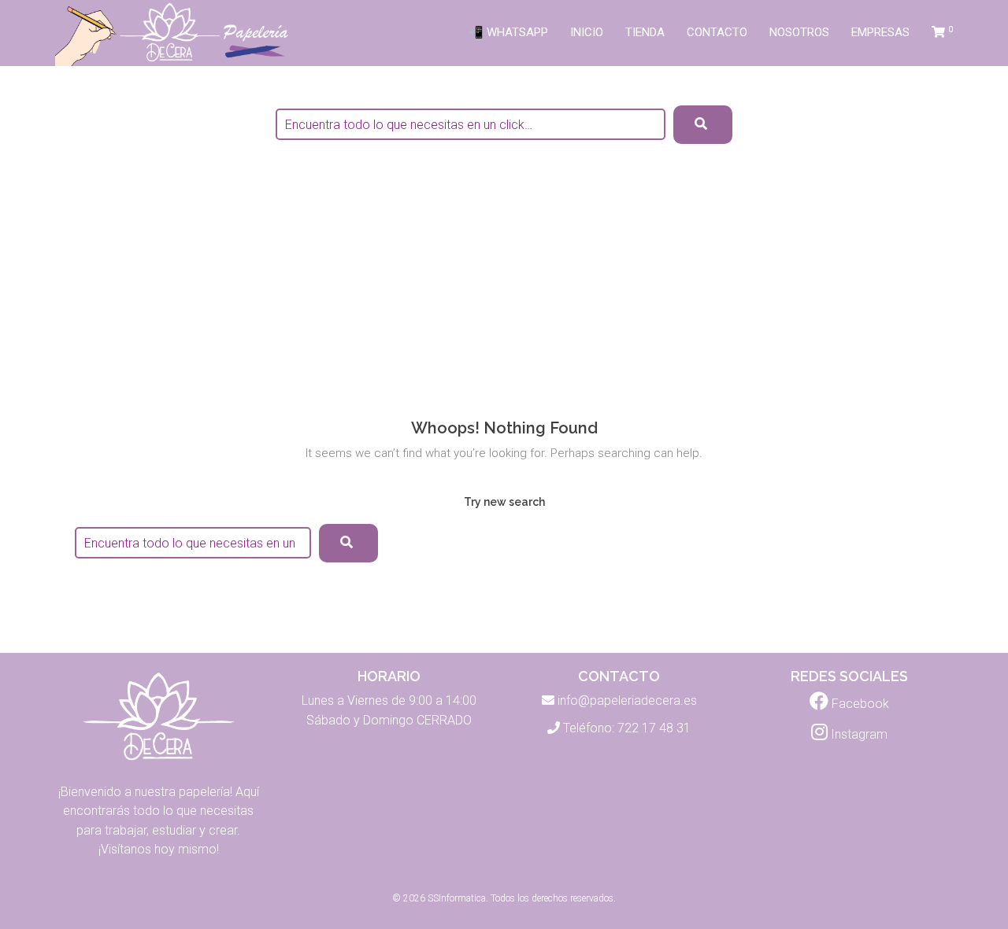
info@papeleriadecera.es (627, 700)
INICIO (586, 32)
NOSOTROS (799, 32)
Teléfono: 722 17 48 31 (627, 728)
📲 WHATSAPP (508, 32)
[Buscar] (348, 543)
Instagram (858, 734)
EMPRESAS (880, 32)
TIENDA (645, 32)
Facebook (858, 703)
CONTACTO (717, 32)
